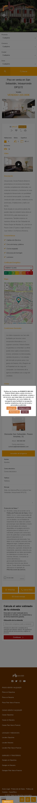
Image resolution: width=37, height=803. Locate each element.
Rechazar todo (14, 412)
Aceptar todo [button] (11, 408)
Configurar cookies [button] (24, 408)
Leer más (25, 412)
